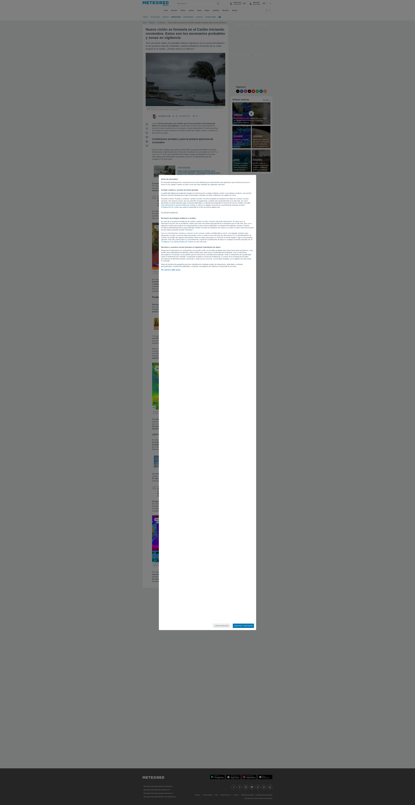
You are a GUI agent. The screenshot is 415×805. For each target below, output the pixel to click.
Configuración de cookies (170, 207)
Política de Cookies (189, 205)
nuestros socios (192, 233)
